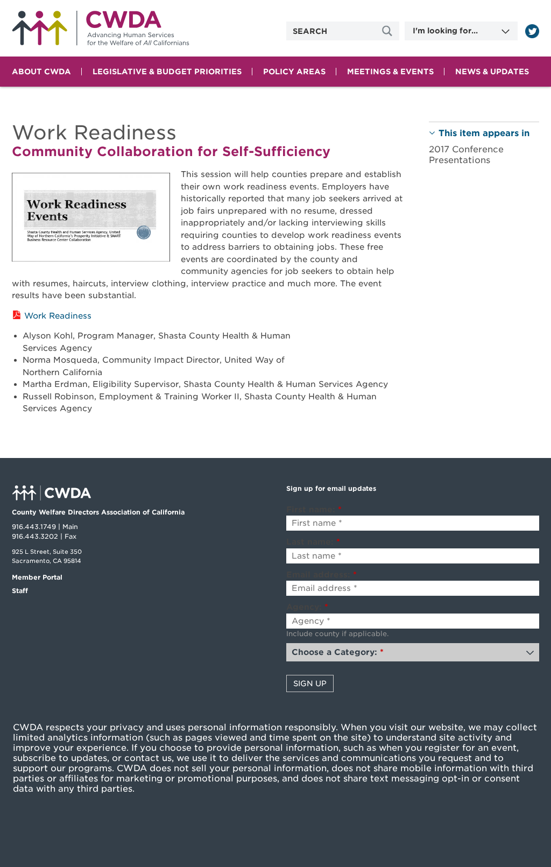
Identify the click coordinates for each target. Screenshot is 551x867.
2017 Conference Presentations (466, 154)
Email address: (321, 575)
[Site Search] (388, 31)
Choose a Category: (338, 652)
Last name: (313, 542)
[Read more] (532, 31)
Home (100, 28)
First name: (314, 509)
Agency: (307, 607)
